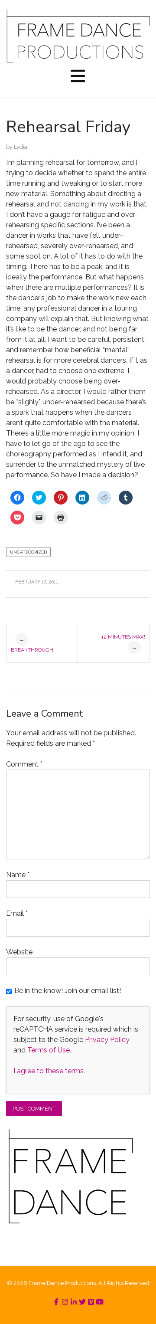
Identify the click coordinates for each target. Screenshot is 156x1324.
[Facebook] (56, 1302)
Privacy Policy (107, 1040)
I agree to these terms (48, 1071)
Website (19, 952)
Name (17, 875)
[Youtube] (99, 1302)
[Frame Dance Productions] (78, 36)
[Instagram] (65, 1302)
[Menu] (78, 77)
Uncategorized (28, 552)
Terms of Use (48, 1050)
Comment (24, 764)
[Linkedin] (73, 1302)
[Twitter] (82, 1302)
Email (17, 913)
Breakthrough (32, 644)
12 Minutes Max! (123, 642)
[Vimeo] (91, 1302)
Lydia (20, 147)
